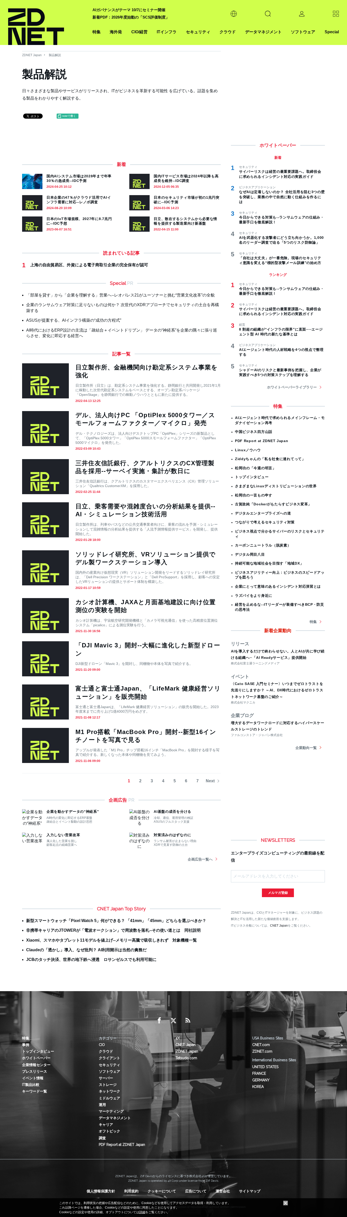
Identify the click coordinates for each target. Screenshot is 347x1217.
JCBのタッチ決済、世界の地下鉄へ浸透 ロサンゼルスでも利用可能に (91, 959)
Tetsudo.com (186, 1058)
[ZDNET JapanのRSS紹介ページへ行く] (188, 1021)
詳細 (142, 1212)
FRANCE (259, 1073)
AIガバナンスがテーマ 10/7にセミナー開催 (128, 10)
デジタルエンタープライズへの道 (263, 513)
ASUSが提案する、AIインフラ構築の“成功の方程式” (73, 320)
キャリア (106, 1124)
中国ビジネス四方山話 (253, 432)
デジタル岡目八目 (250, 554)
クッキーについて (162, 1191)
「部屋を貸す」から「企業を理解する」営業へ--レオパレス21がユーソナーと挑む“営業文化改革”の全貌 (120, 295)
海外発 (116, 32)
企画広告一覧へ (200, 859)
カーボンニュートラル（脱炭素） (263, 545)
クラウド (227, 32)
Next (210, 781)
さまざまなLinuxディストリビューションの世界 (276, 486)
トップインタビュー (252, 477)
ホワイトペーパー (36, 1058)
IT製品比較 (30, 1085)
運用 (102, 1105)
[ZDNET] (47, 22)
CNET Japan (279, 925)
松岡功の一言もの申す (253, 495)
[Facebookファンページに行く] (159, 1021)
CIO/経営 (139, 32)
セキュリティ (198, 32)
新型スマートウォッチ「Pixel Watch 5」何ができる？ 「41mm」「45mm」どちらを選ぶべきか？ (116, 920)
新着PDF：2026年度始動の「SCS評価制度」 (130, 17)
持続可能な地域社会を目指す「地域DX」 (269, 563)
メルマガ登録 (278, 893)
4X (178, 1038)
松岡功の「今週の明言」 (255, 468)
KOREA (258, 1087)
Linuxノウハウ (248, 450)
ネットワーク (109, 1091)
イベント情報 (32, 1078)
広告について (196, 1191)
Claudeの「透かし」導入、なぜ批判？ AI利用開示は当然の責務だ (86, 950)
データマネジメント (263, 32)
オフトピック (109, 1131)
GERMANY (261, 1080)
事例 (25, 1045)
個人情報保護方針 (101, 1191)
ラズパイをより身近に (253, 596)
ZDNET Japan (32, 55)
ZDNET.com (262, 1051)
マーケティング (111, 1111)
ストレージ (108, 1085)
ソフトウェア (303, 32)
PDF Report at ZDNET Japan (261, 441)
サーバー (106, 1078)
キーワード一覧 (34, 1091)
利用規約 (131, 1191)
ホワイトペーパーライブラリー (292, 387)
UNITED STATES (265, 1067)
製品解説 (55, 55)
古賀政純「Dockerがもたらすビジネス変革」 (273, 504)
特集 (96, 32)
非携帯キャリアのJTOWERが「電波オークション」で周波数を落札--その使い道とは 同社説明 (113, 930)
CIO (102, 1045)
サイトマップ (249, 1191)
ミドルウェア (109, 1098)
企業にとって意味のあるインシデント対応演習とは (278, 586)
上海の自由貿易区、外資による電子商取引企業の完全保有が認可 (89, 265)
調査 (102, 1138)
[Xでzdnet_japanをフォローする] (173, 1021)
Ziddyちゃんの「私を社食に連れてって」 (270, 459)
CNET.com (261, 1045)
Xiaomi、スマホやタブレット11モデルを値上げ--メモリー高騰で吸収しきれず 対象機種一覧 (111, 940)
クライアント (109, 1058)
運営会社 (223, 1191)
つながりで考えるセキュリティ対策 (265, 522)
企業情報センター (36, 1065)
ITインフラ (167, 32)
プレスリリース (34, 1071)
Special (332, 32)
